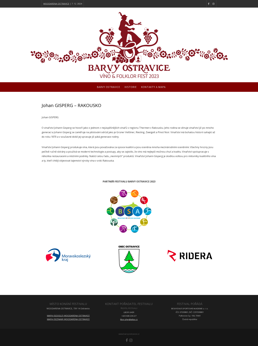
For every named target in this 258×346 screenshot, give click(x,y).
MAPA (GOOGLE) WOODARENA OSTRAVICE (68, 315)
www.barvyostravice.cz (129, 334)
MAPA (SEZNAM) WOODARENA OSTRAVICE (68, 319)
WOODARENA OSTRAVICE (56, 3)
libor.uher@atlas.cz (129, 319)
